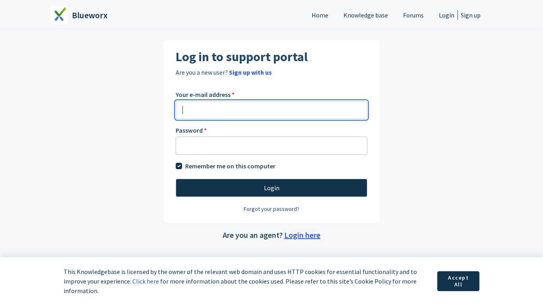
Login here (302, 235)
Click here (145, 281)
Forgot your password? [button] (271, 208)
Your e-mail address (205, 94)
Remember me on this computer (230, 166)
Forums (413, 15)
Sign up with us (250, 72)
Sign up (471, 15)
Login (446, 15)
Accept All (458, 281)
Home (320, 15)
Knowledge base (365, 15)
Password (191, 130)
